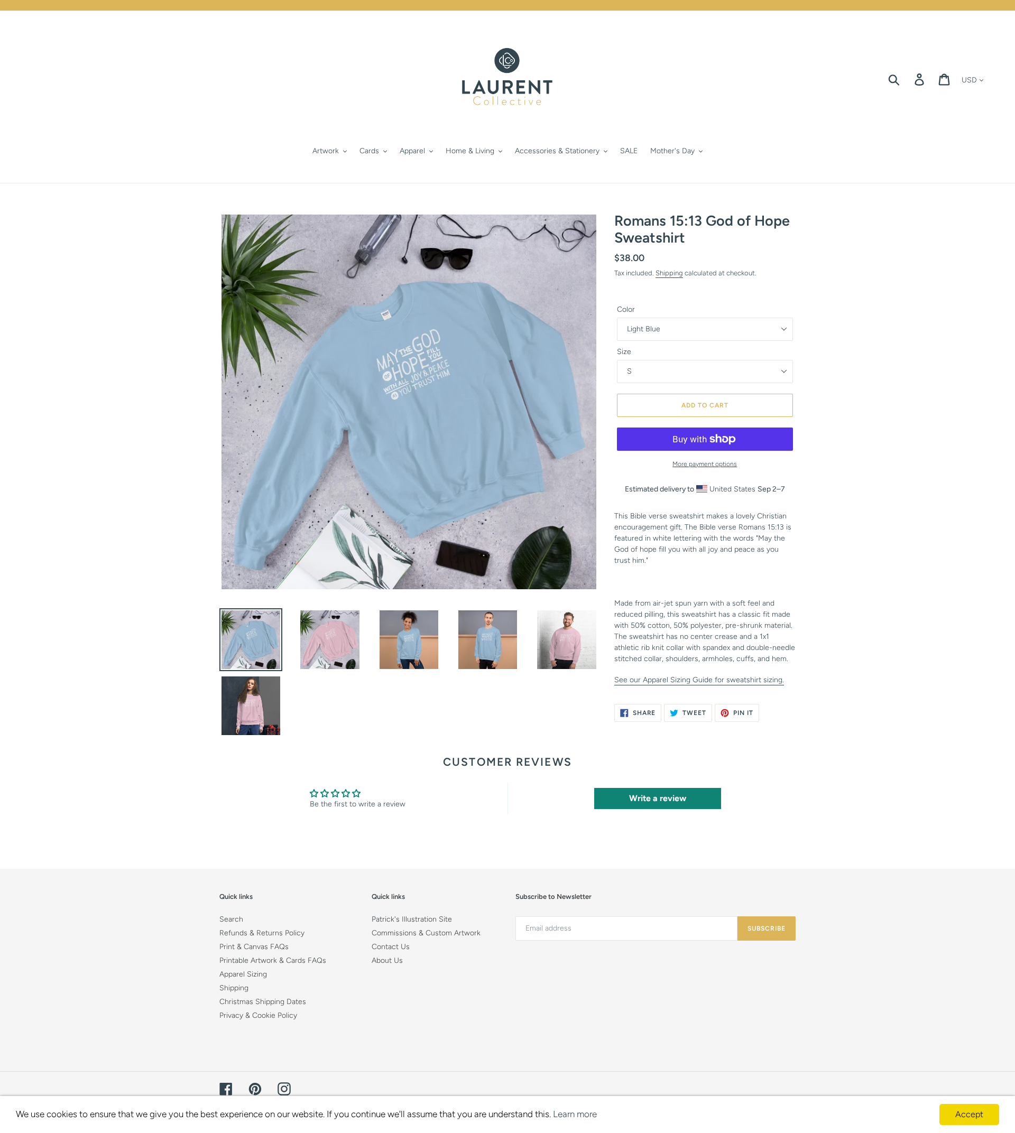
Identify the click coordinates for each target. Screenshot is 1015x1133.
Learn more (575, 1114)
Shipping (669, 273)
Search (231, 919)
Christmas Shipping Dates (262, 1001)
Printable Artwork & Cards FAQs (272, 960)
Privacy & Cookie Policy (258, 1015)
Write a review (657, 798)
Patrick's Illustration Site (412, 919)
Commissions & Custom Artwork (426, 932)
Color (626, 309)
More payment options (704, 464)
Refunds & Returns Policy (261, 932)
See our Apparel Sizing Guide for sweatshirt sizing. (699, 679)
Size (624, 351)
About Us (387, 960)
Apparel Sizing (243, 974)
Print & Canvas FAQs (254, 946)
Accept (969, 1114)
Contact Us (391, 946)
